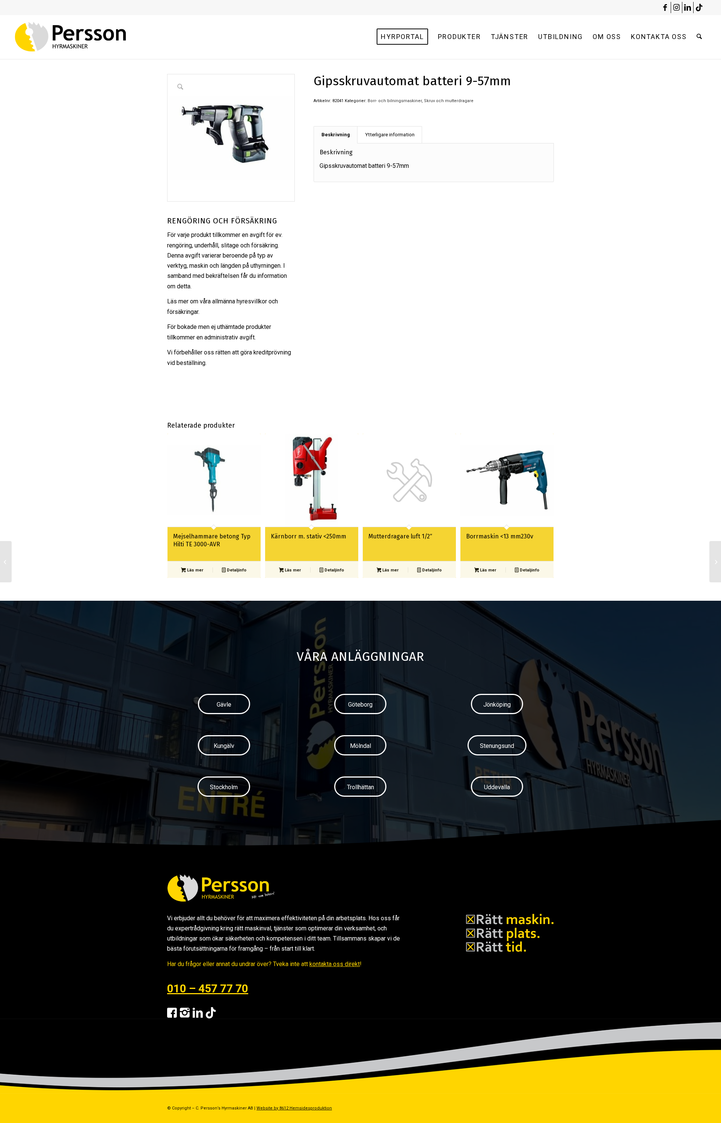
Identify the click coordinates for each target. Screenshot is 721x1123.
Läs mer (194, 570)
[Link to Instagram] (676, 7)
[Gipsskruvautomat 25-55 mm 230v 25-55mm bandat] (6, 561)
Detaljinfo (236, 570)
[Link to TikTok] (699, 7)
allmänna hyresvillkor (239, 301)
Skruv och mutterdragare (449, 100)
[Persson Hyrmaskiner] (86, 37)
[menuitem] (402, 37)
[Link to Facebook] (665, 7)
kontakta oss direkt (334, 964)
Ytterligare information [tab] (390, 134)
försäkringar (182, 311)
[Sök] (699, 37)
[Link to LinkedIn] (687, 7)
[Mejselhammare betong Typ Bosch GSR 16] (715, 561)
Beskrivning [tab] (335, 134)
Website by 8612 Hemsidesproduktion (294, 1108)
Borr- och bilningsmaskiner (395, 100)
